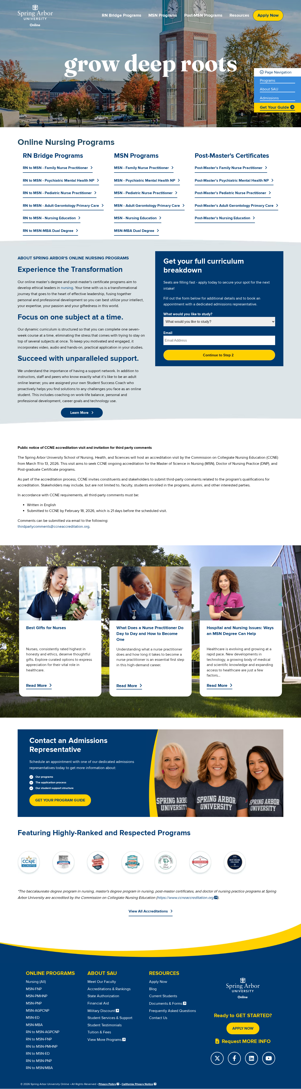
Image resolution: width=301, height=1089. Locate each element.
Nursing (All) (36, 981)
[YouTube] (268, 1058)
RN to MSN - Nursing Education (49, 218)
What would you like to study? (187, 314)
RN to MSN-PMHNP (41, 1046)
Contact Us (158, 1018)
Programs (267, 80)
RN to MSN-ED (38, 1053)
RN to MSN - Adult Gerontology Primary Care (61, 205)
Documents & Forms (165, 1003)
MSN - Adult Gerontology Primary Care (147, 205)
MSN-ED (33, 1017)
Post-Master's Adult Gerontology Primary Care (234, 205)
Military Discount (101, 1010)
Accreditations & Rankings (109, 989)
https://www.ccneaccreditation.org (185, 897)
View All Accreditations (148, 911)
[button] (82, 413)
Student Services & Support (109, 1018)
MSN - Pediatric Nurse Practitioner (143, 193)
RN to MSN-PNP (39, 1060)
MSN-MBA (34, 1025)
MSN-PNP (34, 1003)
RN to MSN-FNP (39, 1039)
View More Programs (104, 1039)
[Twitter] (217, 1058)
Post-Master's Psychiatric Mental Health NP (232, 180)
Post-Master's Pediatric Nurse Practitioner (230, 193)
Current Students (163, 996)
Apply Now (268, 15)
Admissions (269, 98)
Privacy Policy (107, 1084)
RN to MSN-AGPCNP (42, 1032)
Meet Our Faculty (101, 981)
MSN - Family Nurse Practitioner (141, 167)
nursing (67, 287)
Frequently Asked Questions (172, 1010)
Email (167, 333)
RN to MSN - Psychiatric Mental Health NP (58, 180)
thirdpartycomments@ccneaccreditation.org (53, 526)
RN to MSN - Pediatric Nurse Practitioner (57, 193)
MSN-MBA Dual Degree (134, 230)
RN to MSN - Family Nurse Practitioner (55, 167)
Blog (153, 989)
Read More (36, 685)
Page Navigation (278, 72)
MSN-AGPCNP (37, 1010)
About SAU (269, 89)
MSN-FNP (34, 989)
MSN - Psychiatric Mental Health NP (144, 180)
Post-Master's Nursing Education (222, 218)
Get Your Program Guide (60, 800)
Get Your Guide (274, 107)
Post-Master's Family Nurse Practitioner (228, 167)
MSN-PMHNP (36, 996)
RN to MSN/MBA (39, 1068)
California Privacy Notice (137, 1084)
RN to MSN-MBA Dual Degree (48, 230)
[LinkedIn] (251, 1058)
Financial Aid (98, 1003)
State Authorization (103, 996)
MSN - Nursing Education (135, 218)
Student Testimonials (104, 1025)
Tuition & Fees (99, 1032)
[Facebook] (234, 1058)
